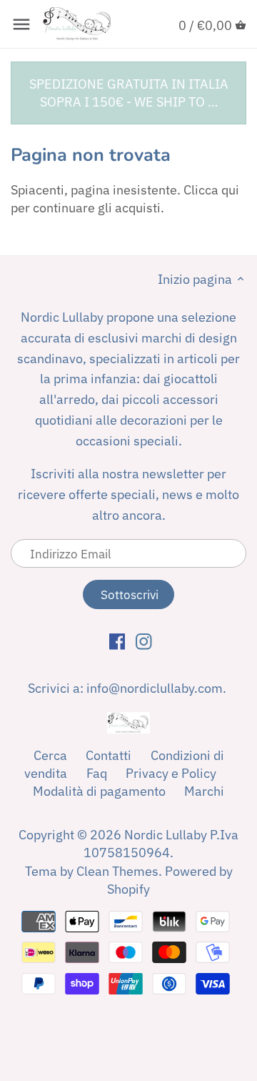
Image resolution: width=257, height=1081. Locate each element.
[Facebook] (117, 640)
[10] (21, 24)
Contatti (108, 755)
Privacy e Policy (171, 773)
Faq (96, 773)
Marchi (204, 791)
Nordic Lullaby (165, 834)
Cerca (50, 755)
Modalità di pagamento (99, 791)
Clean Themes (117, 871)
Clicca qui (211, 190)
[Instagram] (144, 640)
